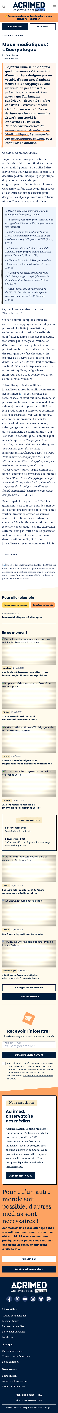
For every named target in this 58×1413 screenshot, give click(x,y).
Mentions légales (25, 1394)
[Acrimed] (29, 7)
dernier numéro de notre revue (27, 130)
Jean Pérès (12, 55)
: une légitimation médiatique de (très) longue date (28, 844)
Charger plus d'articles (29, 987)
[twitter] (17, 1299)
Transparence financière (16, 1356)
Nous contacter (11, 1362)
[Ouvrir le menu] (54, 7)
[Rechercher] (4, 7)
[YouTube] (25, 1299)
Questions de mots (43, 605)
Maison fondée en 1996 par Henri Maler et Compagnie (29, 1407)
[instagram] (33, 1299)
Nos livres (7, 1337)
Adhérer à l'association (29, 1269)
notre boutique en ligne (27, 138)
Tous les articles (29, 996)
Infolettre (42, 26)
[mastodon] (49, 1299)
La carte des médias (13, 1326)
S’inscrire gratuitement (29, 1055)
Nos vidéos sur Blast (13, 1332)
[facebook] (9, 1299)
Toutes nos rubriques (14, 1316)
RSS (40, 1394)
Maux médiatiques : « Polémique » (22, 617)
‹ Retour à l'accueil (12, 36)
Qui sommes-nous (12, 1351)
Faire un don (15, 26)
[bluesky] (41, 1299)
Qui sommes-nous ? (20, 1175)
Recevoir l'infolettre (13, 1386)
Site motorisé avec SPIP (29, 1400)
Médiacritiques (16, 134)
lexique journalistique (15, 605)
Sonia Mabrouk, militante (18, 831)
